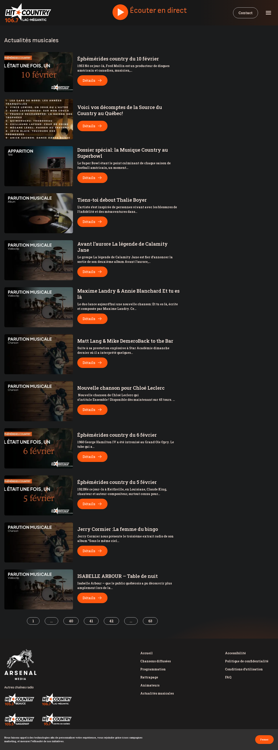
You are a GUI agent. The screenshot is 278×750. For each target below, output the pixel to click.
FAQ (228, 677)
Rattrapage (149, 677)
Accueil (146, 653)
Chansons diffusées (155, 661)
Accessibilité (235, 653)
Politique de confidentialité (246, 661)
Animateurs (149, 685)
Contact (245, 12)
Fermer (264, 739)
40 (71, 621)
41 (91, 621)
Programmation (153, 669)
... (51, 621)
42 (111, 621)
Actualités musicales (157, 693)
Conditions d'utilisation (244, 669)
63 (150, 621)
